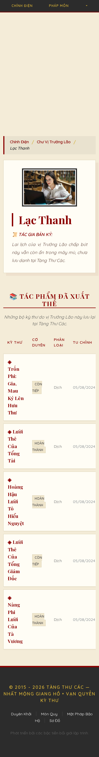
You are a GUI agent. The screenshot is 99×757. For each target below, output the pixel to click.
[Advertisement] (49, 75)
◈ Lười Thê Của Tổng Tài (15, 446)
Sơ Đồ (55, 720)
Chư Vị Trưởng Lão (54, 141)
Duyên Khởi (21, 713)
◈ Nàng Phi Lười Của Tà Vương (15, 619)
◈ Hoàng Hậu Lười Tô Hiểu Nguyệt (16, 501)
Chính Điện (22, 6)
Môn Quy (49, 713)
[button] (86, 6)
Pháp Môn (59, 6)
